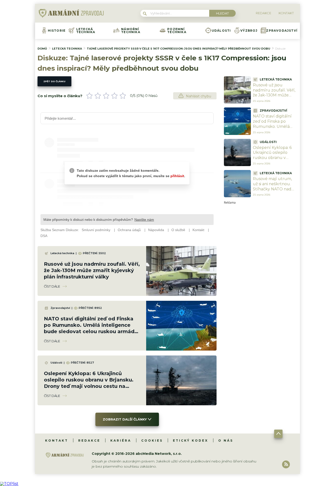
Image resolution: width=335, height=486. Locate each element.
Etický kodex (190, 440)
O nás (225, 440)
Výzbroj (249, 30)
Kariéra (120, 440)
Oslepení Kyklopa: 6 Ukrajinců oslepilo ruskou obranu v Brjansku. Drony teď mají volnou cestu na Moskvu (273, 160)
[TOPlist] (9, 483)
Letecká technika (85, 31)
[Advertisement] (260, 277)
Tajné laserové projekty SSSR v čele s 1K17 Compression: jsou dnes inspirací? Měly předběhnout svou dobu (178, 48)
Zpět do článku (54, 81)
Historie (57, 30)
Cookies (152, 440)
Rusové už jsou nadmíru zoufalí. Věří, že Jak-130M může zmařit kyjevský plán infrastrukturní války (92, 270)
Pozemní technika (176, 31)
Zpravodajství (281, 30)
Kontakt (56, 440)
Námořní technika (130, 31)
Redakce (89, 440)
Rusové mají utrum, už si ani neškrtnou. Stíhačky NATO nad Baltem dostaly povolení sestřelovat (273, 188)
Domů (42, 48)
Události (221, 30)
